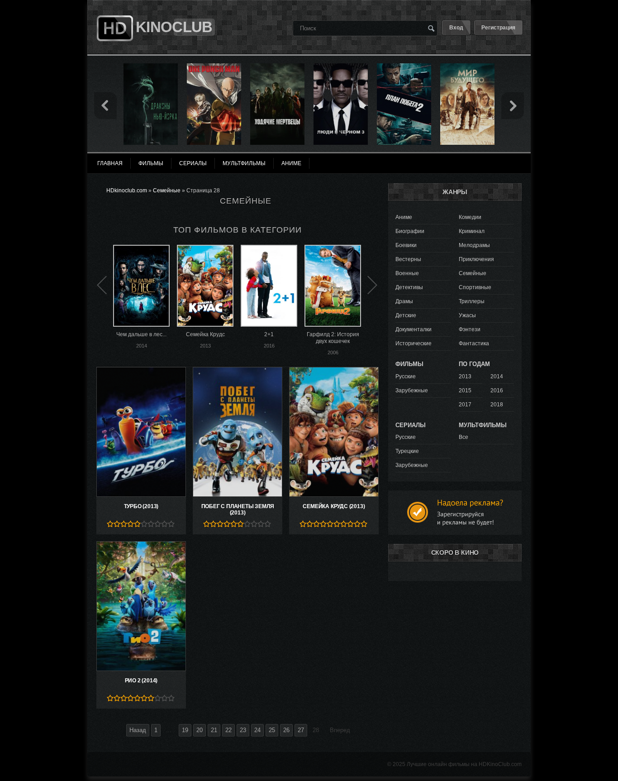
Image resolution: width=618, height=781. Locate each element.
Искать (431, 28)
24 (257, 730)
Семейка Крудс (205, 334)
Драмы (404, 301)
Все (463, 437)
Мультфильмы (244, 163)
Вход (456, 27)
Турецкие (407, 451)
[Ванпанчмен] (214, 66)
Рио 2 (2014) (141, 680)
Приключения (476, 259)
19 (185, 730)
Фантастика (474, 343)
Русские (405, 376)
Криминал (472, 231)
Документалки (413, 329)
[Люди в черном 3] (341, 66)
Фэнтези (469, 329)
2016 (496, 390)
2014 (496, 376)
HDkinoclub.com (126, 190)
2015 (465, 390)
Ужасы (467, 315)
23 (243, 730)
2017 (465, 404)
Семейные (167, 190)
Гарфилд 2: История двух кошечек (333, 337)
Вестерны (408, 259)
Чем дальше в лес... (141, 334)
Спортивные (475, 287)
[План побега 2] (404, 66)
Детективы (409, 287)
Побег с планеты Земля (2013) (237, 509)
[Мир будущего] (467, 66)
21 (214, 730)
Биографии (409, 231)
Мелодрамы (474, 245)
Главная (110, 163)
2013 (465, 376)
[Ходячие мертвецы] (277, 66)
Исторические (413, 343)
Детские (405, 315)
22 (228, 730)
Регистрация (498, 27)
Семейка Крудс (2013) (334, 506)
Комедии (470, 217)
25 (272, 730)
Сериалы (193, 163)
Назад (137, 730)
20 (199, 730)
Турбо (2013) (141, 506)
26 (286, 730)
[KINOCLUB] (114, 10)
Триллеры (472, 301)
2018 (496, 404)
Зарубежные (411, 390)
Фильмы (150, 163)
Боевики (406, 245)
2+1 (269, 334)
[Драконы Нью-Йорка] (151, 66)
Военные (407, 273)
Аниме (403, 217)
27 (301, 730)
